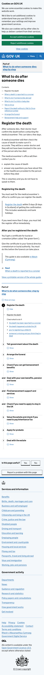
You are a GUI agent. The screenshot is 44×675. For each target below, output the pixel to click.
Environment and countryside (15, 542)
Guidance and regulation (13, 589)
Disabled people (9, 524)
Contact (29, 626)
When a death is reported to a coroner (19, 94)
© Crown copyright (22, 669)
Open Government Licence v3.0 (16, 647)
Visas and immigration (12, 560)
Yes (27, 463)
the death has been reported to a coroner (25, 323)
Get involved (7, 611)
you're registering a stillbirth (20, 330)
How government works (13, 607)
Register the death (13, 204)
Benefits (5, 496)
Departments (8, 580)
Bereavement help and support (16, 118)
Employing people (10, 537)
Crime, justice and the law (13, 519)
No (37, 463)
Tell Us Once (9, 105)
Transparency (8, 602)
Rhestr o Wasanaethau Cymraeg (16, 632)
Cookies (21, 622)
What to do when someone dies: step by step (20, 68)
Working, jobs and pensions (14, 565)
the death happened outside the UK (22, 326)
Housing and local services (14, 546)
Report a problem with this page (22, 472)
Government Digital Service (14, 636)
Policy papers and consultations (16, 598)
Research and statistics (12, 593)
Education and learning (12, 533)
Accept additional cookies (22, 37)
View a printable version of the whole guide (21, 277)
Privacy (11, 622)
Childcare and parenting (13, 510)
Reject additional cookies (22, 43)
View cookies (22, 49)
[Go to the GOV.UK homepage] (11, 56)
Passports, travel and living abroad (18, 556)
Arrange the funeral (12, 114)
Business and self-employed (14, 506)
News (4, 584)
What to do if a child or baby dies (17, 101)
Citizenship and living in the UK (16, 515)
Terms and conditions (11, 629)
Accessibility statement (12, 626)
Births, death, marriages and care (17, 501)
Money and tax (8, 551)
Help (4, 622)
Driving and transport (11, 528)
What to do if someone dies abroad (18, 98)
